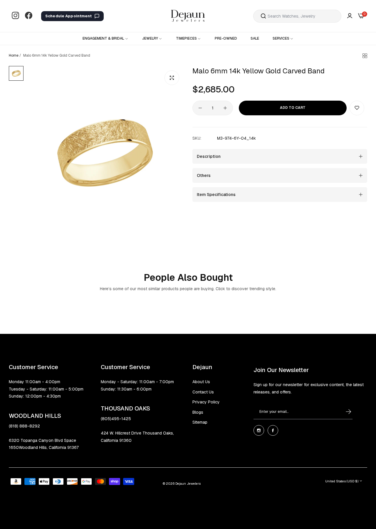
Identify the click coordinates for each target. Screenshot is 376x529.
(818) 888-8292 (24, 426)
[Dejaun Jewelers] (188, 16)
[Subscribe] (342, 411)
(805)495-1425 (116, 418)
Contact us (203, 392)
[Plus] (225, 108)
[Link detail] (15, 16)
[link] (105, 38)
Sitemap (199, 422)
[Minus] (200, 108)
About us (201, 381)
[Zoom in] (171, 77)
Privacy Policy (206, 402)
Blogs (197, 412)
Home (14, 55)
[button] (357, 108)
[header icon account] (349, 16)
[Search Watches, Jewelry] (263, 16)
